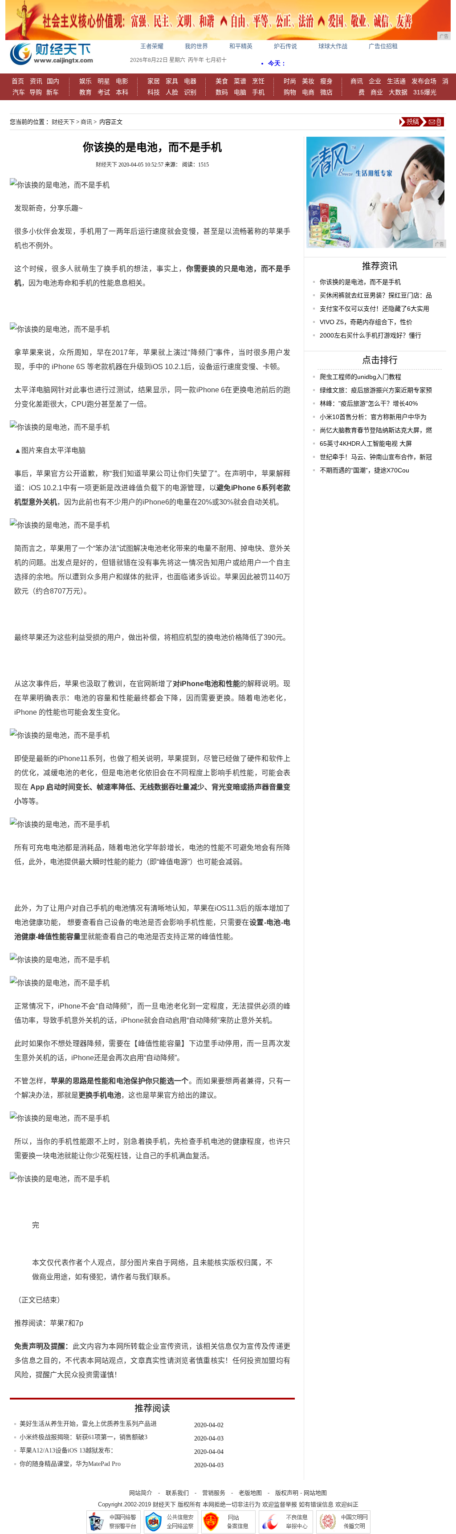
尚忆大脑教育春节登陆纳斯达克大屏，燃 (376, 430)
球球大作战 (332, 46)
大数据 (398, 92)
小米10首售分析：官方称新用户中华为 (373, 416)
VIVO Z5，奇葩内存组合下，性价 (366, 322)
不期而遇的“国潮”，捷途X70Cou (364, 470)
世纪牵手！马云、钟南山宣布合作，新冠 (376, 456)
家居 (153, 81)
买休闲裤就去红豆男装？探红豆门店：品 (376, 295)
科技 (153, 92)
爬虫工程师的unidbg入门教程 (360, 376)
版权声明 (286, 1492)
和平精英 (240, 46)
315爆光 (424, 92)
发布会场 (423, 81)
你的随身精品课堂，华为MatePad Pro (70, 1464)
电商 (308, 92)
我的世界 (196, 46)
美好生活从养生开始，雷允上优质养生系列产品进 (88, 1423)
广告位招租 (383, 46)
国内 (53, 81)
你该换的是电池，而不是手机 (360, 281)
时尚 (290, 81)
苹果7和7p (66, 1323)
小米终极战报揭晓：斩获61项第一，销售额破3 (83, 1437)
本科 (122, 92)
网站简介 (140, 1492)
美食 (222, 81)
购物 (290, 92)
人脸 (172, 92)
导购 (35, 92)
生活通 (396, 81)
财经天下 (63, 121)
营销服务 (213, 1492)
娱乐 (85, 81)
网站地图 (315, 1492)
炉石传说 (285, 46)
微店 (326, 92)
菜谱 (240, 81)
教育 (85, 92)
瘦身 (326, 81)
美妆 (308, 81)
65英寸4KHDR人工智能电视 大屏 (366, 443)
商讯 (356, 81)
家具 (172, 81)
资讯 (36, 81)
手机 (258, 92)
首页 (18, 81)
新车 (52, 92)
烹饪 (258, 81)
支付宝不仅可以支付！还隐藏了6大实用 (374, 308)
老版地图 (250, 1492)
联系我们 (177, 1492)
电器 (190, 81)
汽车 (18, 92)
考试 (104, 92)
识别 (190, 92)
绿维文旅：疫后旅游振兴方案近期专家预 (376, 390)
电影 (122, 81)
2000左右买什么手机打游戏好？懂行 (370, 335)
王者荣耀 (151, 46)
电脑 (240, 92)
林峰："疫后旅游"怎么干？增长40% (369, 403)
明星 (104, 81)
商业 (376, 92)
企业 (375, 81)
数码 (222, 92)
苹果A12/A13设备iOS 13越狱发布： (68, 1450)
